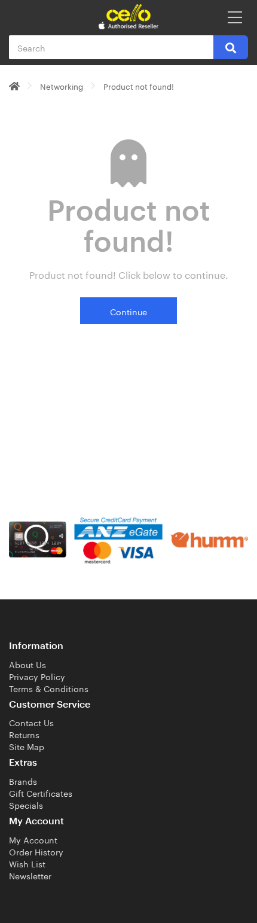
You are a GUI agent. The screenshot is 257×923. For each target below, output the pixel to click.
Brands (23, 780)
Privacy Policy (37, 676)
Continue (128, 311)
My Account (33, 839)
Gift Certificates (40, 792)
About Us (27, 664)
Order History (36, 851)
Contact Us (31, 722)
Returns (24, 734)
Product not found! (138, 86)
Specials (26, 804)
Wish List (27, 863)
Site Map (26, 746)
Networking (61, 86)
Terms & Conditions (48, 687)
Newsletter (30, 875)
